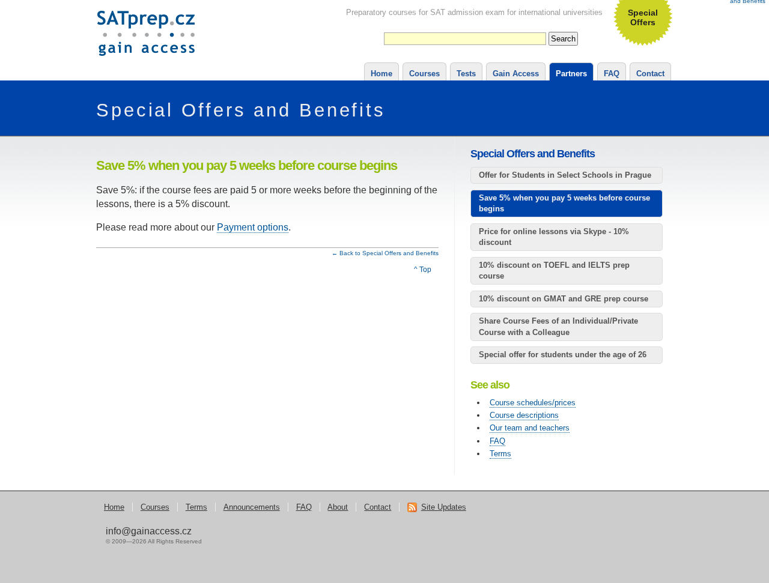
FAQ (611, 73)
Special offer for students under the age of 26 (562, 354)
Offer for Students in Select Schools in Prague (565, 175)
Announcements (251, 507)
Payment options (252, 227)
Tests (466, 73)
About (337, 507)
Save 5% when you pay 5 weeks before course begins (564, 203)
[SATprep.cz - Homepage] (146, 49)
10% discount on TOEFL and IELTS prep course (554, 270)
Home (381, 73)
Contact (650, 73)
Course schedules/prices (533, 402)
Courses (424, 73)
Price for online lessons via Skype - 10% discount (554, 237)
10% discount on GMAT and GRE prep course (563, 298)
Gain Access (516, 73)
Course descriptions (524, 415)
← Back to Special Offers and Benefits (385, 253)
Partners (571, 73)
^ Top (422, 269)
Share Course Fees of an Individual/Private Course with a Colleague (558, 326)
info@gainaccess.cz (149, 531)
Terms (500, 453)
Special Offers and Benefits (241, 110)
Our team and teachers (530, 427)
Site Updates (443, 507)
